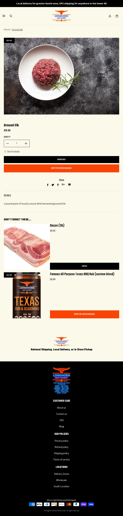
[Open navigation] (6, 16)
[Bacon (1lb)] (27, 247)
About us (61, 407)
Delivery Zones (61, 473)
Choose (84, 266)
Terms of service (61, 459)
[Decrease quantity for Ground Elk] (7, 143)
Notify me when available (61, 168)
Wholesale (61, 480)
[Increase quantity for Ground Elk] (25, 143)
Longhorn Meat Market (53, 510)
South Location (61, 486)
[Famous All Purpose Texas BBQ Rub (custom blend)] (27, 295)
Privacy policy (61, 440)
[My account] (109, 16)
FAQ (62, 420)
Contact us (61, 413)
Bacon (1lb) (57, 226)
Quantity (7, 137)
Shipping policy (61, 453)
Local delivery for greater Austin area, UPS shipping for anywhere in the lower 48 (61, 3)
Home (7, 29)
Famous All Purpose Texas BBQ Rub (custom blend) (82, 274)
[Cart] (116, 16)
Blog (61, 426)
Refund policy (61, 447)
